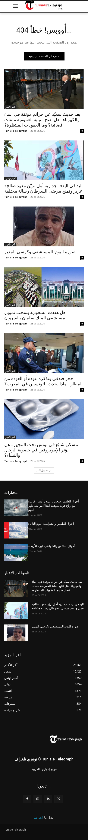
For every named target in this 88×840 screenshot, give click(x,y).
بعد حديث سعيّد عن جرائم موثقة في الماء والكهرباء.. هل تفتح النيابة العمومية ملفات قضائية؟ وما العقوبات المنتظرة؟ (42, 120)
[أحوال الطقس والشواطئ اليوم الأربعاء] (16, 552)
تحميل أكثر (42, 470)
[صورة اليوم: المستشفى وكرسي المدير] (44, 226)
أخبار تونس (11, 178)
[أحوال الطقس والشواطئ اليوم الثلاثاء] (16, 530)
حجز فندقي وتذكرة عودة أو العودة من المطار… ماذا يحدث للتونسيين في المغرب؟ (43, 381)
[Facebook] (27, 799)
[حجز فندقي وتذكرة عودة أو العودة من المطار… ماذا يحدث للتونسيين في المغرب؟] (44, 353)
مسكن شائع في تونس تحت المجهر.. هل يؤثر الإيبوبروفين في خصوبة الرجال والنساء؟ (41, 450)
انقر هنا (38, 817)
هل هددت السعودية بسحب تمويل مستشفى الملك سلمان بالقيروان (35, 315)
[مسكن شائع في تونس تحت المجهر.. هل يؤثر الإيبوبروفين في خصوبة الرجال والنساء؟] (44, 419)
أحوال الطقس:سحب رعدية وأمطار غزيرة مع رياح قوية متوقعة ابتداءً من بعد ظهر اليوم (53, 505)
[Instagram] (38, 799)
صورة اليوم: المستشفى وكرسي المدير (40, 251)
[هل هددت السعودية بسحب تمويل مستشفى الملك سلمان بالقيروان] (44, 287)
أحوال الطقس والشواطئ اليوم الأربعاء (51, 546)
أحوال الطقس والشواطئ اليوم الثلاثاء (51, 523)
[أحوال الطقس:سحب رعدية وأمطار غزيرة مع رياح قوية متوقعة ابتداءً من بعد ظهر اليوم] (16, 507)
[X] (58, 799)
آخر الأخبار (10, 107)
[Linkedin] (48, 799)
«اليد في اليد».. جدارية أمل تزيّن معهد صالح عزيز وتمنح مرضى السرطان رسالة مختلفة (43, 188)
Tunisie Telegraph (16, 130)
